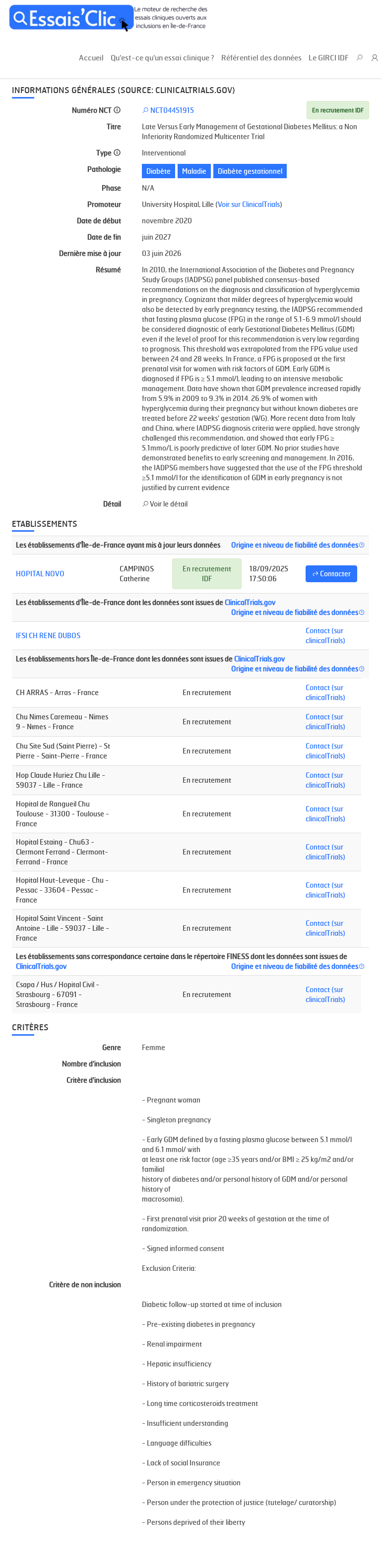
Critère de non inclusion (85, 1284)
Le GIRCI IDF (329, 57)
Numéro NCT (92, 110)
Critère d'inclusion (93, 1080)
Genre (111, 1047)
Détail (112, 504)
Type (104, 153)
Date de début (99, 220)
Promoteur (104, 204)
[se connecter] (375, 58)
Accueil (91, 57)
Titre (114, 126)
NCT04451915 (171, 110)
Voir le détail (168, 504)
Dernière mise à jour (90, 253)
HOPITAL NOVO (40, 573)
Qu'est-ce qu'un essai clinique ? (162, 57)
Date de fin (104, 237)
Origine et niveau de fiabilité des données (294, 545)
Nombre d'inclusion (91, 1063)
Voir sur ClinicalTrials (249, 204)
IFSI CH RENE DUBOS (48, 635)
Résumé (108, 269)
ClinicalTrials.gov (250, 602)
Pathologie (104, 169)
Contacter (335, 573)
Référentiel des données (261, 57)
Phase (111, 188)
